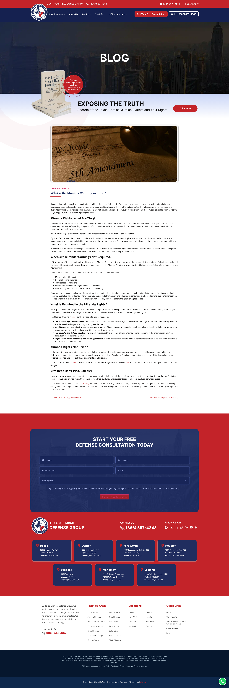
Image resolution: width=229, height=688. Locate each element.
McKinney (150, 621)
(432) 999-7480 (157, 580)
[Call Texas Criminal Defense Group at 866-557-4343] (222, 681)
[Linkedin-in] (167, 4)
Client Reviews (172, 628)
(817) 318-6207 (136, 556)
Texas (74, 316)
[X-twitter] (164, 4)
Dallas (131, 612)
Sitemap (143, 682)
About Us (73, 14)
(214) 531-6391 (52, 556)
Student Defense (116, 635)
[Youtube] (176, 4)
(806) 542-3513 (73, 580)
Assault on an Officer (96, 621)
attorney (73, 362)
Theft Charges (115, 640)
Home (168, 612)
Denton (149, 612)
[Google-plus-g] (173, 4)
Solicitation (113, 631)
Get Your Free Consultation (114, 497)
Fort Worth (133, 617)
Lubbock (132, 621)
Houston (149, 617)
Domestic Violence (95, 626)
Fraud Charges (115, 612)
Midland (132, 626)
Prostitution (114, 626)
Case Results (171, 617)
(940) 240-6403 (94, 556)
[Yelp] (179, 4)
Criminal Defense (59, 188)
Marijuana (113, 621)
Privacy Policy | (134, 682)
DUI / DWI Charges (96, 635)
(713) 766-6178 (178, 556)
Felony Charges (94, 640)
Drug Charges (93, 631)
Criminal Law (93, 612)
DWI (127, 362)
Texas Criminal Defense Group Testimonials (175, 622)
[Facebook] (161, 4)
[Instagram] (170, 4)
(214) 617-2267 (115, 580)
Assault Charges (94, 617)
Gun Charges (114, 617)
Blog (168, 633)
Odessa (149, 626)
